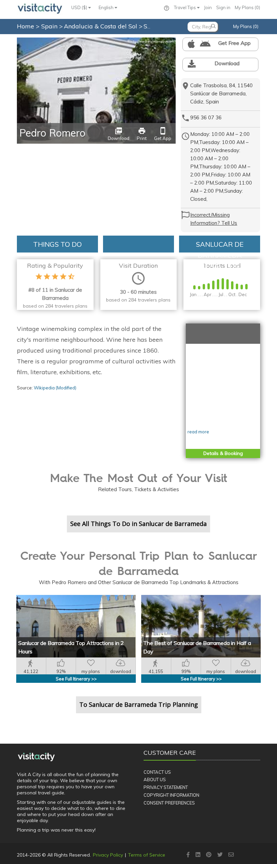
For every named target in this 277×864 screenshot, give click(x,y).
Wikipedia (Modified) (55, 387)
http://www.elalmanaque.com (150, 41)
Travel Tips (185, 7)
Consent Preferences (169, 803)
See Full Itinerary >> (76, 678)
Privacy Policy (108, 855)
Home (25, 26)
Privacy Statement (166, 787)
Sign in (223, 7)
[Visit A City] (36, 757)
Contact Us (157, 772)
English (107, 7)
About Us (155, 779)
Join (208, 7)
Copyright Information (171, 795)
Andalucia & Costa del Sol (101, 26)
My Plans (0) (247, 7)
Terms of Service (146, 855)
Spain (50, 26)
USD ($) (79, 7)
